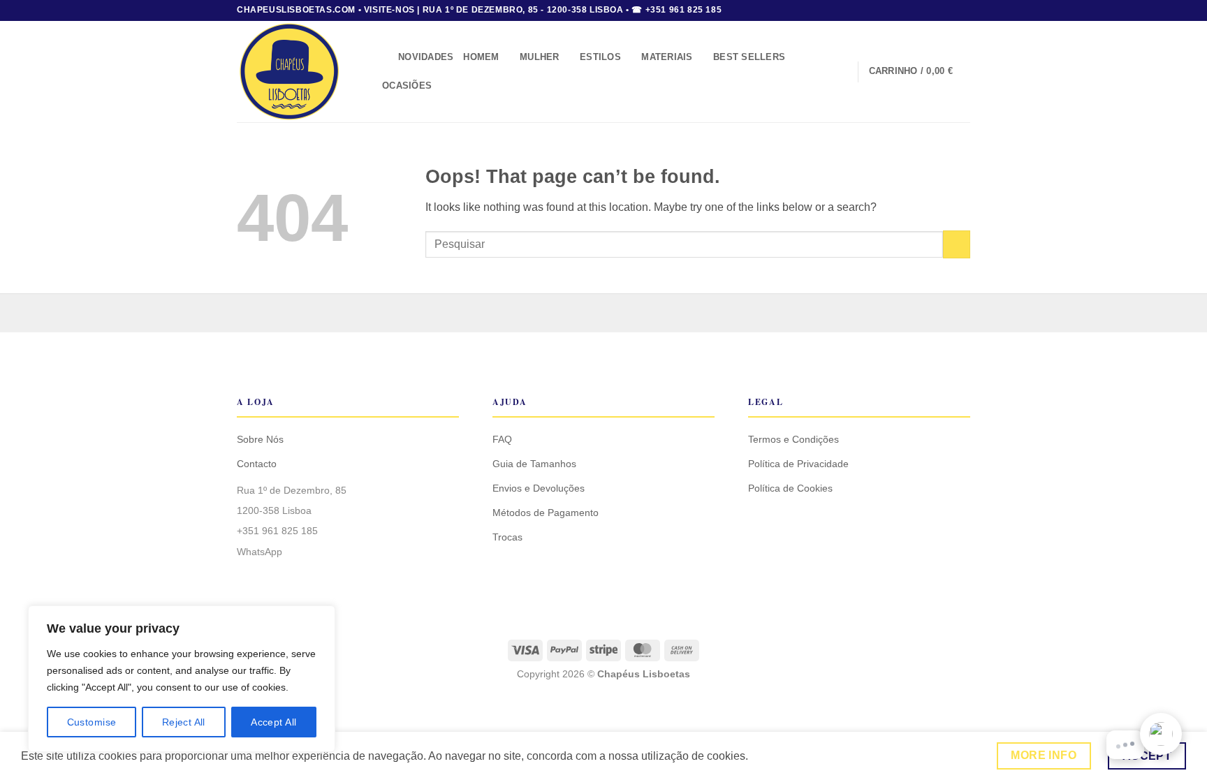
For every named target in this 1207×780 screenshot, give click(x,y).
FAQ (502, 439)
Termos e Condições (793, 439)
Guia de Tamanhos (534, 463)
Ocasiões (407, 85)
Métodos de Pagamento (545, 512)
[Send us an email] (963, 10)
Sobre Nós (260, 439)
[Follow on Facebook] (936, 10)
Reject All (183, 722)
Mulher (539, 57)
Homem (481, 57)
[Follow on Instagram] (950, 10)
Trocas (507, 537)
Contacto (257, 463)
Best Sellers (749, 57)
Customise (92, 722)
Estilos (600, 57)
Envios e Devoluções (538, 488)
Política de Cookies (790, 488)
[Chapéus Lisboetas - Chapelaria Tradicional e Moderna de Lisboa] (296, 71)
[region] (181, 678)
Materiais (666, 57)
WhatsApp (259, 551)
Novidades (425, 57)
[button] (382, 57)
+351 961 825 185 (277, 530)
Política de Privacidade (798, 463)
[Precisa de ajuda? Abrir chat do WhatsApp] (1161, 734)
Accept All (273, 722)
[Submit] (956, 244)
